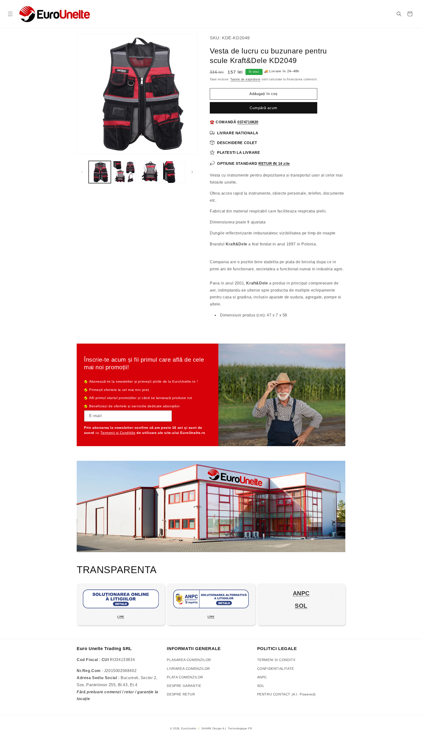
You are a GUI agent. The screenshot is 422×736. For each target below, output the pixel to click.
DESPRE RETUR (181, 694)
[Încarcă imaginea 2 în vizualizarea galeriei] (124, 172)
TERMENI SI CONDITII (276, 660)
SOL (260, 686)
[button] (10, 14)
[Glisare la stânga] (82, 172)
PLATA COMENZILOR (185, 677)
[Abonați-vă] (166, 416)
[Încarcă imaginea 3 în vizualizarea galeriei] (149, 172)
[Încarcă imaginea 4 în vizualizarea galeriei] (174, 172)
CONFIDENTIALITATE (275, 669)
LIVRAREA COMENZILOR (188, 669)
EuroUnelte (188, 728)
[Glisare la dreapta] (192, 172)
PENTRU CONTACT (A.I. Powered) (286, 694)
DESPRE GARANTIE (184, 686)
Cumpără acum (263, 108)
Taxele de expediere (245, 79)
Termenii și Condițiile (117, 433)
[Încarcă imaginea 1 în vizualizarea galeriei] (100, 172)
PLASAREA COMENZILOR (189, 660)
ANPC (262, 677)
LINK (120, 616)
